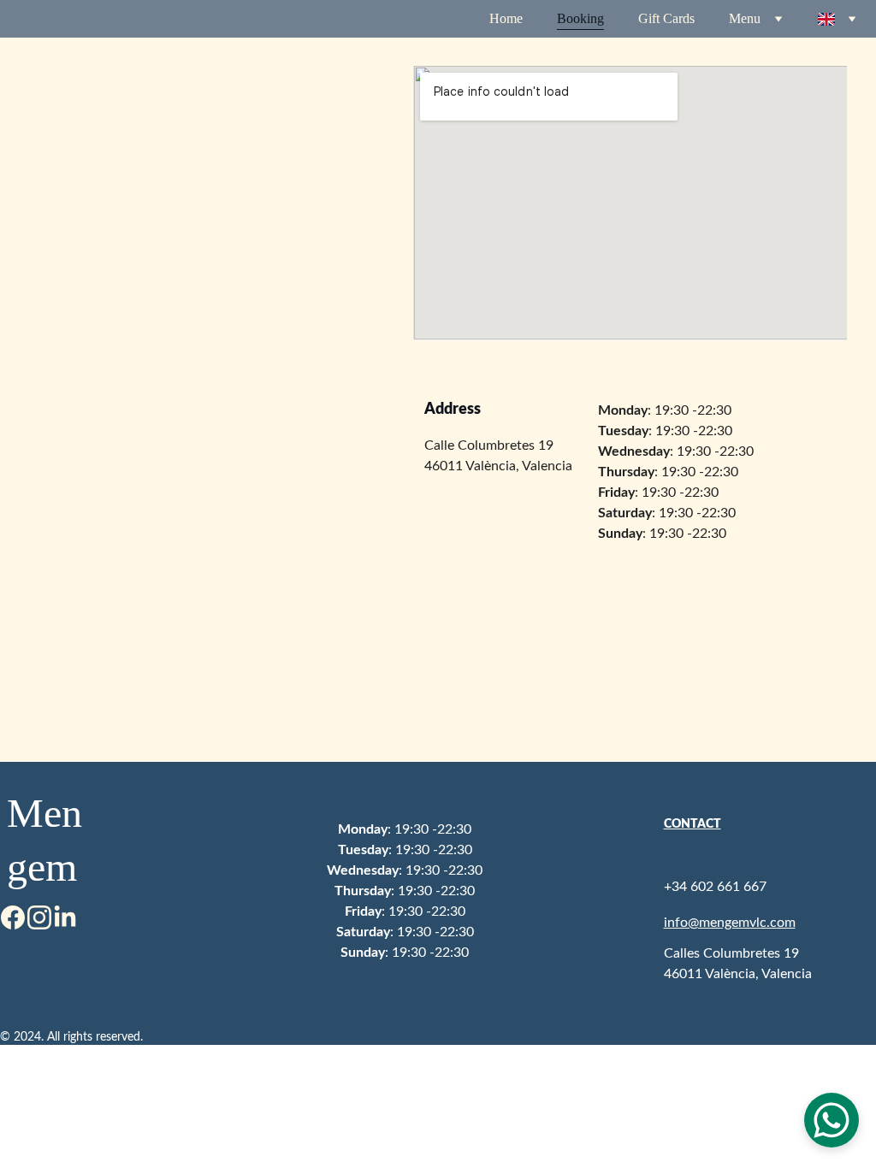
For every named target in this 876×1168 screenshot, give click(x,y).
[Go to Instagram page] (39, 917)
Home (506, 18)
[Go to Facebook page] (13, 917)
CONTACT (692, 824)
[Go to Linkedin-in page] (65, 917)
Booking (580, 18)
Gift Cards (666, 18)
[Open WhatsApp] (831, 1120)
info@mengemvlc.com (730, 922)
